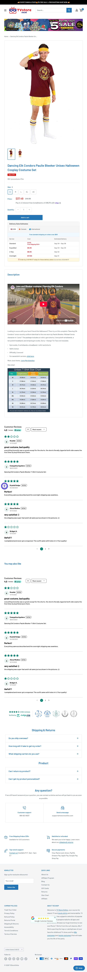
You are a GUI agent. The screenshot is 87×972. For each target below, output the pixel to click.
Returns (44, 892)
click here (30, 356)
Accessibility (9, 927)
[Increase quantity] (29, 209)
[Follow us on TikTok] (25, 958)
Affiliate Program (47, 878)
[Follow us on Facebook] (5, 958)
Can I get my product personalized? (24, 779)
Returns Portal (9, 920)
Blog (43, 881)
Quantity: (11, 210)
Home (6, 36)
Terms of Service (10, 934)
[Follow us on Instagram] (13, 958)
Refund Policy (9, 917)
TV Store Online (62, 910)
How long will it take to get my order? (25, 746)
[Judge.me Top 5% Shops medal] (65, 713)
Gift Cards (45, 888)
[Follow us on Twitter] (9, 958)
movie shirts (62, 913)
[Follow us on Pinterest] (17, 958)
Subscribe (11, 887)
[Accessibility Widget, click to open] (4, 486)
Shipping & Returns (11, 924)
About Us (44, 874)
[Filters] (28, 429)
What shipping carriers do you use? (24, 754)
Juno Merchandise (28, 360)
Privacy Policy (9, 913)
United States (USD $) (12, 949)
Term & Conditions (11, 930)
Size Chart (45, 895)
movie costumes (65, 935)
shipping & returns (66, 842)
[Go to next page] (49, 548)
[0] (81, 10)
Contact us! (13, 853)
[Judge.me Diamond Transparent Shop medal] (38, 713)
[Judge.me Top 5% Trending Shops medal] (73, 713)
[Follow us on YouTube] (21, 958)
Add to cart (25, 217)
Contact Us (45, 885)
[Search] (69, 10)
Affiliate (44, 899)
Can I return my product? (19, 771)
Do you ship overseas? (18, 738)
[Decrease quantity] (18, 209)
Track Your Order (10, 910)
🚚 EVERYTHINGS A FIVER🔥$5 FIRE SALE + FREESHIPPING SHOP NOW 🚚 (44, 2)
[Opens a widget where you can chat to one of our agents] (79, 968)
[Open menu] (5, 10)
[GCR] (33, 918)
